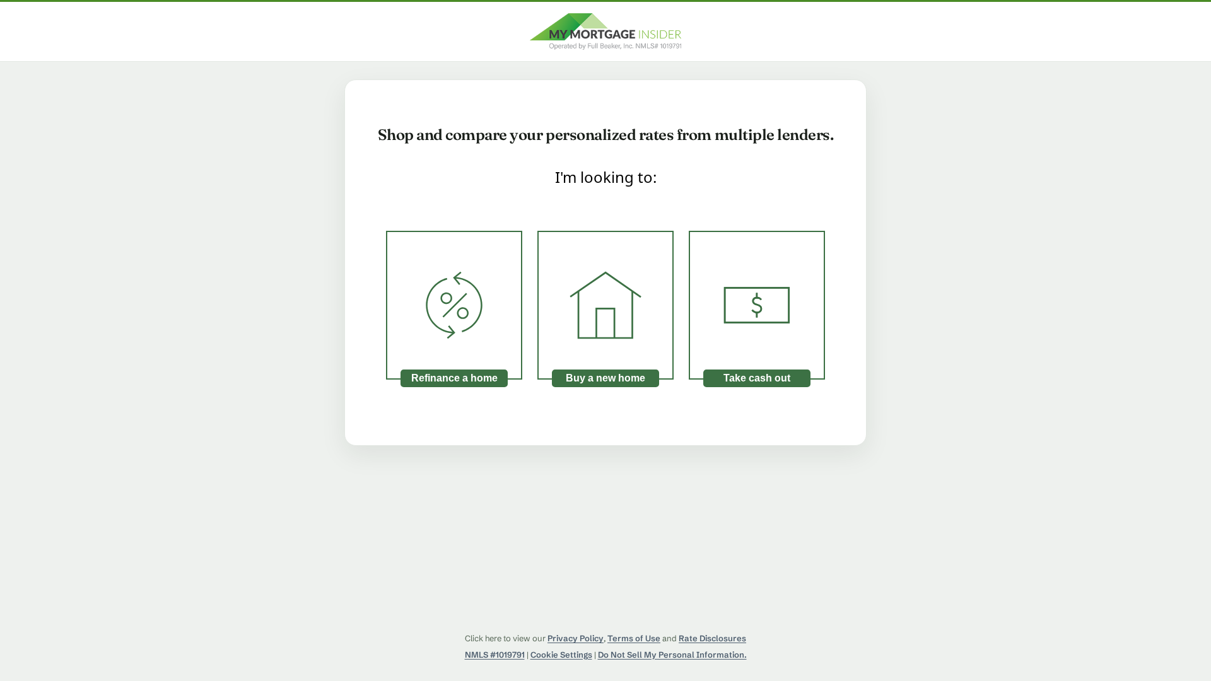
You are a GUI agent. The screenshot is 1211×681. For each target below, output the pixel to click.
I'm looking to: (606, 176)
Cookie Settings (561, 654)
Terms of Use (633, 638)
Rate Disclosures (712, 638)
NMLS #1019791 (495, 654)
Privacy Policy (575, 638)
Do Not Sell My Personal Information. (672, 654)
